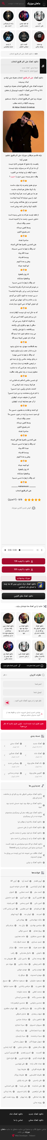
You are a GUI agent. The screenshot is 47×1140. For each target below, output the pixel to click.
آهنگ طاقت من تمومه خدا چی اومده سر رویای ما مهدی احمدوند (23, 855)
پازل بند (22, 925)
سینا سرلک (20, 1030)
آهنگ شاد (38, 753)
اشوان (11, 892)
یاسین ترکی (22, 958)
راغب (12, 953)
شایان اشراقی (21, 1014)
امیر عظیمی (24, 908)
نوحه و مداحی (13, 773)
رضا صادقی (37, 1097)
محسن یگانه (37, 997)
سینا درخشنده (36, 1036)
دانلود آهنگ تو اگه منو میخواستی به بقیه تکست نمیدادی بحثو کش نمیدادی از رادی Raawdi (24, 846)
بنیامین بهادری (36, 925)
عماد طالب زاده (36, 1063)
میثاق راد (21, 975)
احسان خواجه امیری (17, 886)
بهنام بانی (20, 920)
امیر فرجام (38, 908)
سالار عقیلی (37, 1047)
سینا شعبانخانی (36, 1030)
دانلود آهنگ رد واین (34, 862)
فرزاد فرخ (10, 1058)
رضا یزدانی (8, 1091)
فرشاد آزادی (37, 1058)
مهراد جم (9, 964)
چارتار (11, 947)
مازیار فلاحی (24, 1008)
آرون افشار (38, 881)
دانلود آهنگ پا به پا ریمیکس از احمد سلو (26, 838)
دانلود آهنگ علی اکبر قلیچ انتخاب (24, 61)
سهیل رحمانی (18, 1041)
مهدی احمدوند (36, 975)
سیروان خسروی (36, 1025)
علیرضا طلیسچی (36, 1075)
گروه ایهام (15, 914)
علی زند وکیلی (22, 1080)
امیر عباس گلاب (9, 908)
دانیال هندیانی (25, 953)
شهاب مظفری (9, 1008)
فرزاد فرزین (23, 1058)
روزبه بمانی (37, 1102)
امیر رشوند (10, 903)
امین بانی (38, 903)
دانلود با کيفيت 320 (22, 569)
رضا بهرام (23, 1097)
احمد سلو (38, 892)
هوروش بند (8, 958)
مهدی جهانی (22, 969)
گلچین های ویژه (35, 773)
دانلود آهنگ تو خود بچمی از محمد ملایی (26, 833)
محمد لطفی (37, 991)
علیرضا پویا (22, 1069)
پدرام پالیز (9, 925)
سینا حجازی (19, 1025)
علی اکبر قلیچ (28, 77)
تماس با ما (18, 1120)
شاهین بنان (37, 1019)
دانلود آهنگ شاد (16, 1114)
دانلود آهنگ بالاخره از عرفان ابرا (30, 822)
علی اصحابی (9, 1086)
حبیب (12, 176)
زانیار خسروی (22, 1091)
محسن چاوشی (36, 1003)
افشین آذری (37, 897)
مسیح (5, 980)
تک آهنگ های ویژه (34, 763)
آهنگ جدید (25, 68)
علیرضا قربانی (37, 1069)
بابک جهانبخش (36, 920)
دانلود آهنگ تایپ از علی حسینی (29, 827)
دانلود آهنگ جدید (36, 1114)
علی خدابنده (37, 1086)
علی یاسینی (37, 1080)
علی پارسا (23, 1086)
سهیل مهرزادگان (35, 1041)
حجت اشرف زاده (20, 942)
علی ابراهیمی (37, 1091)
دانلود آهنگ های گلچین (23, 596)
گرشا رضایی (7, 1047)
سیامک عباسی (21, 1019)
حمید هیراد (37, 947)
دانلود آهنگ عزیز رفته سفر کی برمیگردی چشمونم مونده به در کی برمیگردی (23, 814)
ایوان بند (27, 914)
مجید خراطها (8, 986)
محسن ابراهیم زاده (18, 1003)
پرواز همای (38, 931)
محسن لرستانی (21, 997)
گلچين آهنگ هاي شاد (33, 666)
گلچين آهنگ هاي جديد (10, 666)
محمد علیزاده (22, 991)
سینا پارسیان (20, 1036)
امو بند (39, 914)
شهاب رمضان (36, 1014)
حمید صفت (23, 947)
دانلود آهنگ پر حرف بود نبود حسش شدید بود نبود (24, 805)
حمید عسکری (36, 942)
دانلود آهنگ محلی (36, 1120)
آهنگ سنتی (14, 743)
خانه (36, 54)
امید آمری (23, 897)
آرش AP (13, 881)
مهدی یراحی (37, 969)
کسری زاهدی (26, 1052)
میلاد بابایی (22, 964)
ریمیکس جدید (13, 763)
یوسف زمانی (37, 958)
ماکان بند (38, 1008)
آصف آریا (25, 881)
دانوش (39, 953)
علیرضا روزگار (19, 1075)
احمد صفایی (24, 892)
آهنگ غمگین (14, 753)
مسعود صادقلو (19, 980)
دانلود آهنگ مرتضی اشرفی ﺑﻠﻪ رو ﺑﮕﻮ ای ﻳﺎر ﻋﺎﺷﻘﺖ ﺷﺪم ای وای (22, 796)
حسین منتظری (36, 936)
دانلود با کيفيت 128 (22, 561)
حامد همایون (20, 936)
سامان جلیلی (23, 1047)
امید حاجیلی (10, 897)
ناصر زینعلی (37, 964)
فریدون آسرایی (10, 1052)
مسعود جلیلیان (36, 980)
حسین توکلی (23, 931)
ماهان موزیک (33, 3)
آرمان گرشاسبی (36, 886)
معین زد (38, 986)
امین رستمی (24, 903)
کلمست (39, 1052)
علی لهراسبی (20, 1063)
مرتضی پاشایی (24, 986)
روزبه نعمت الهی (9, 1097)
